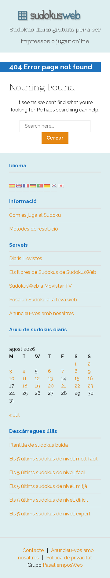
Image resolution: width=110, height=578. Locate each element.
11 (24, 378)
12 (37, 378)
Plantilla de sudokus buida (38, 445)
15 (77, 378)
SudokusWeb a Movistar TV (40, 286)
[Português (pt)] (40, 185)
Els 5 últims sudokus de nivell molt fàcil (53, 459)
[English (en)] (19, 185)
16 (90, 378)
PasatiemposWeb (63, 565)
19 (37, 386)
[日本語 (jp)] (61, 185)
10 (11, 378)
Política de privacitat (69, 558)
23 (90, 386)
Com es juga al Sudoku (35, 215)
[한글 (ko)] (54, 185)
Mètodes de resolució (33, 229)
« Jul (14, 415)
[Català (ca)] (47, 185)
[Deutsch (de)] (33, 185)
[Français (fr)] (26, 185)
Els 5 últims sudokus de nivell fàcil (47, 472)
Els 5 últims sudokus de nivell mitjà (48, 486)
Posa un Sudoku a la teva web (43, 300)
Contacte (33, 550)
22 (77, 386)
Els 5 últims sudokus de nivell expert (49, 514)
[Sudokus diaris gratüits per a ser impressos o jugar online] (55, 15)
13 (50, 378)
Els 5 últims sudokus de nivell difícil (48, 500)
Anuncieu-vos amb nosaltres (41, 313)
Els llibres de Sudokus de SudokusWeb (52, 272)
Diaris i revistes (25, 258)
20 (51, 386)
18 (25, 386)
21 (63, 386)
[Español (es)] (12, 185)
